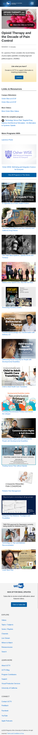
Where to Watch (7, 643)
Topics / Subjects (7, 625)
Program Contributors (9, 674)
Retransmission (7, 647)
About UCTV (6, 665)
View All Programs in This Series (19, 175)
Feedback (5, 705)
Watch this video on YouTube (21, 25)
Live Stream (6, 638)
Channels (5, 634)
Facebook (5, 711)
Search (4, 652)
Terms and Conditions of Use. (15, 733)
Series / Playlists (7, 629)
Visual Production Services (11, 683)
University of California (9, 688)
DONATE (19, 77)
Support (4, 679)
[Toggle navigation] (32, 3)
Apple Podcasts (7, 721)
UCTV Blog (5, 670)
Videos (4, 620)
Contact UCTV (7, 701)
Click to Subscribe (19, 604)
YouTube (5, 716)
